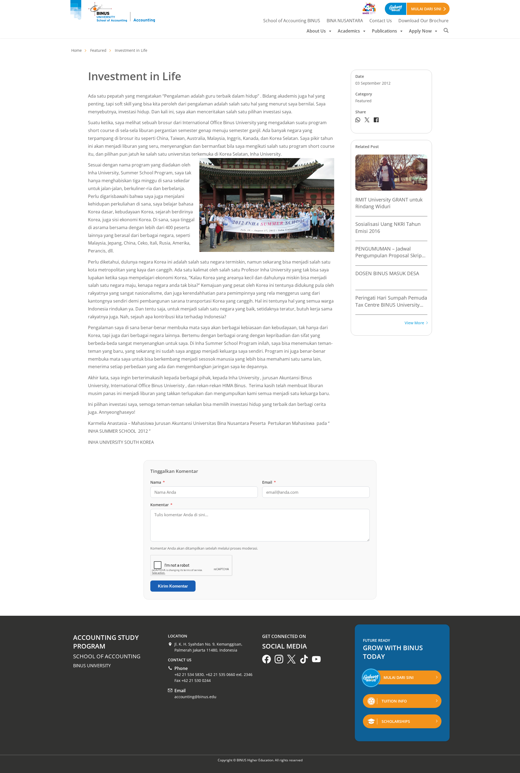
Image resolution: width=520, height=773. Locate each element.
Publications (384, 31)
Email (269, 482)
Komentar (161, 504)
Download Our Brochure (423, 21)
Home (76, 50)
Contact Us (380, 21)
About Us (316, 31)
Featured (98, 50)
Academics (349, 31)
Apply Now (420, 31)
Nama (157, 482)
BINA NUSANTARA (345, 21)
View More (414, 323)
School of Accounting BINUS (291, 21)
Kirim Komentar (173, 586)
